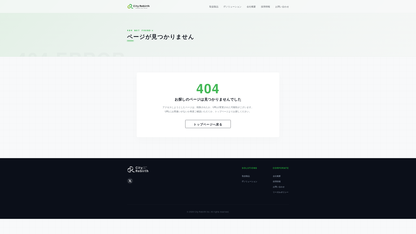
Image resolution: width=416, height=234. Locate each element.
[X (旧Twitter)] (130, 181)
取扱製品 (213, 6)
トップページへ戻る (208, 124)
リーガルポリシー (280, 192)
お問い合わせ (282, 6)
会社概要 (251, 6)
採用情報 (265, 6)
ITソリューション (232, 6)
